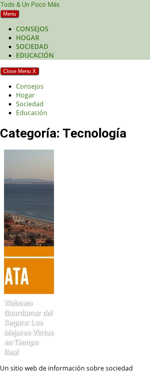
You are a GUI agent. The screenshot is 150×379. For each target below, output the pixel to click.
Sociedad (32, 46)
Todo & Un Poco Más (30, 4)
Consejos (32, 28)
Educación (35, 55)
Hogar (27, 37)
